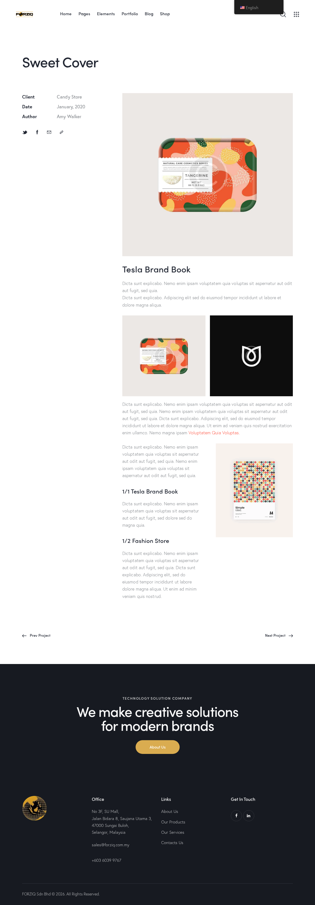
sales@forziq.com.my (110, 845)
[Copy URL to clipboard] (61, 132)
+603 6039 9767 (106, 860)
